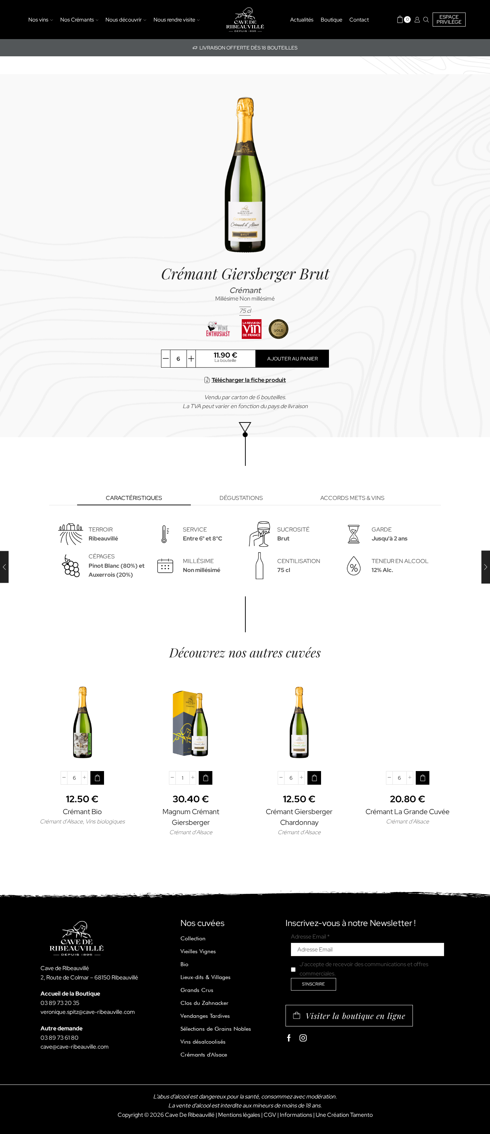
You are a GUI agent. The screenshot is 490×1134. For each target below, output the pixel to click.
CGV (270, 1115)
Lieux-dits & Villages (205, 977)
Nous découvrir (123, 19)
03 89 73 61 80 (60, 1037)
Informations (296, 1115)
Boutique (331, 19)
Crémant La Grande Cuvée (407, 811)
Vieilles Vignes (198, 951)
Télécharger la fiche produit (249, 380)
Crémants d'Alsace (203, 1054)
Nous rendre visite (174, 19)
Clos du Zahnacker (204, 1003)
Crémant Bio (82, 811)
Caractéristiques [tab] (134, 498)
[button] (97, 778)
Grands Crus (196, 990)
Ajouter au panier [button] (82, 753)
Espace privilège (449, 19)
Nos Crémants (77, 19)
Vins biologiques (105, 821)
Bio (184, 964)
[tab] (134, 498)
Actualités (302, 19)
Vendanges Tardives (205, 1015)
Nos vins (38, 19)
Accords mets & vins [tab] (352, 498)
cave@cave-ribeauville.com (75, 1046)
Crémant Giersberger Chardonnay (299, 817)
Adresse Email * (310, 936)
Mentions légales (239, 1115)
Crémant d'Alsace (61, 821)
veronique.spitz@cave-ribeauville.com (88, 1012)
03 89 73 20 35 (60, 1003)
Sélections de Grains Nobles (215, 1028)
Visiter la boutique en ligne (355, 1015)
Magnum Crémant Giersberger (190, 817)
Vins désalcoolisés (203, 1041)
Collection (193, 938)
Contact (359, 19)
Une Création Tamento (344, 1115)
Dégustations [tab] (241, 498)
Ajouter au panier (292, 358)
